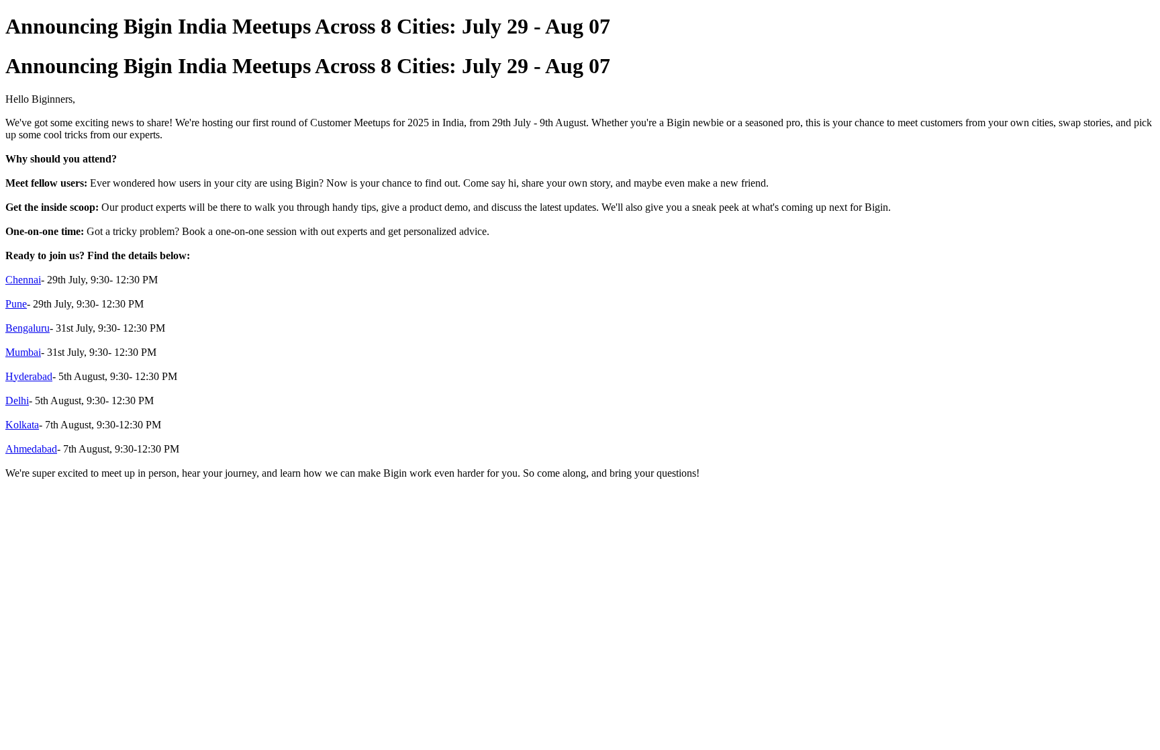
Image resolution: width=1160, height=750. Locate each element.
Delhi (17, 400)
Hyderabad (28, 376)
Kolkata (22, 424)
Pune (16, 304)
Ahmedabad (31, 449)
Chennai (23, 279)
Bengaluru (27, 328)
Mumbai (23, 352)
